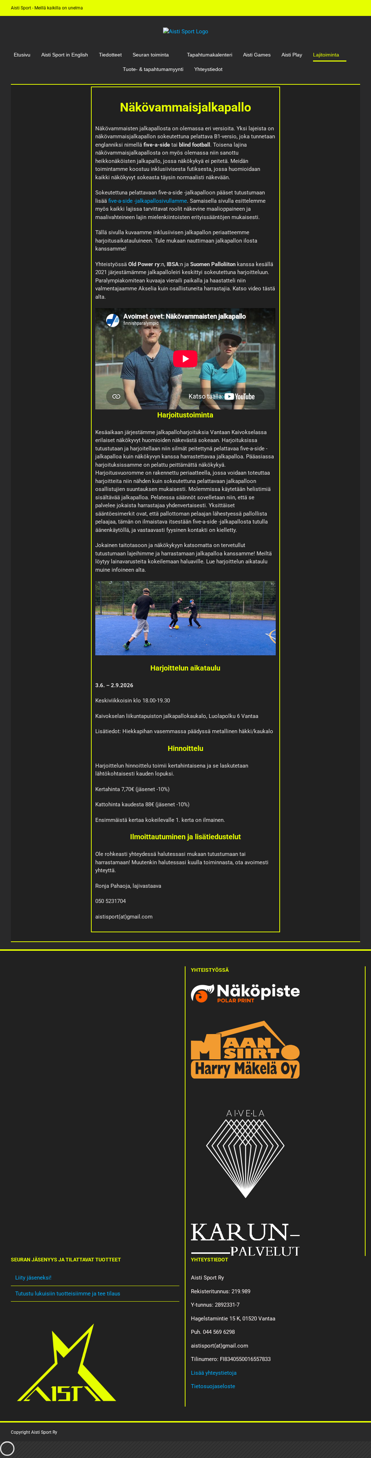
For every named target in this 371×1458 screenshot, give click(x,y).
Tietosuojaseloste (213, 1386)
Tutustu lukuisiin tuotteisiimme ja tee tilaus (67, 1293)
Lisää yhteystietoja (214, 1373)
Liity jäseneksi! (33, 1277)
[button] (235, 69)
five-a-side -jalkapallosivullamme (147, 201)
